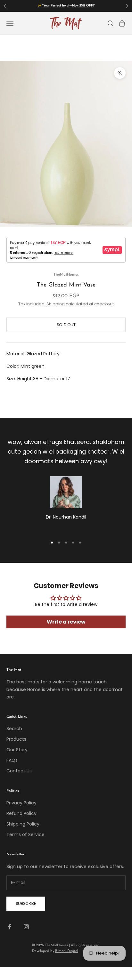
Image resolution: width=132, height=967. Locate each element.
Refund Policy (21, 813)
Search (14, 728)
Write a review (66, 621)
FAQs (12, 760)
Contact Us (19, 771)
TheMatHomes (66, 275)
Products (16, 739)
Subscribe (26, 903)
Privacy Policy (21, 803)
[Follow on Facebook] (9, 926)
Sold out (66, 325)
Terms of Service (25, 834)
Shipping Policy (22, 824)
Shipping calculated (67, 304)
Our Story (17, 749)
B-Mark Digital (66, 951)
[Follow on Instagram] (26, 926)
